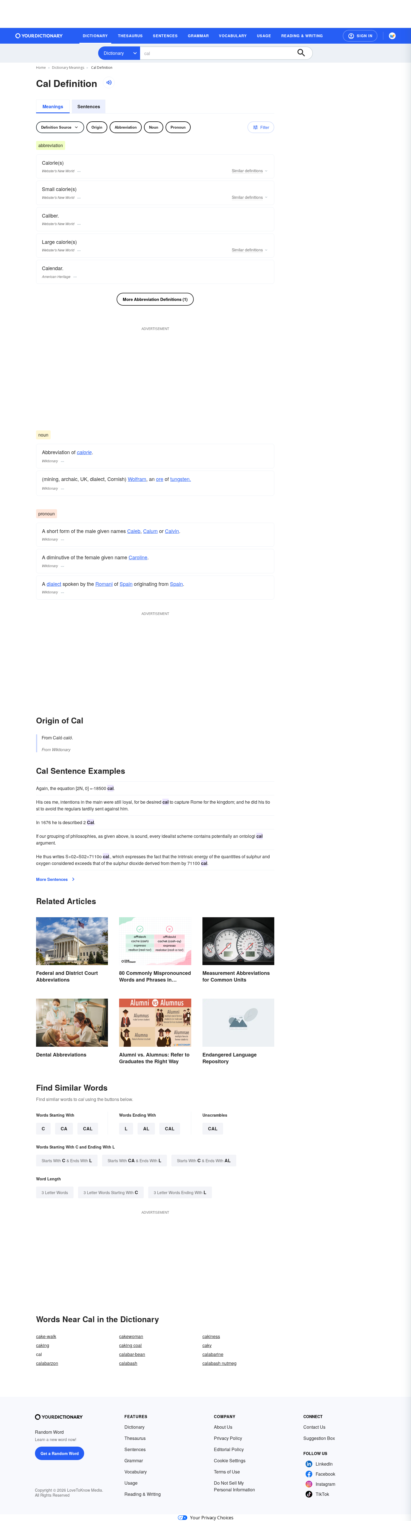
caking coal (130, 1345)
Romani (104, 583)
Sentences (88, 106)
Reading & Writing (142, 1494)
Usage (131, 1483)
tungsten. (180, 478)
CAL (88, 1128)
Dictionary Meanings (68, 67)
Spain (126, 583)
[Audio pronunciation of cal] (109, 82)
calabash (128, 1363)
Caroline (138, 557)
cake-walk (46, 1336)
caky (207, 1345)
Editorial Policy (229, 1449)
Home (41, 67)
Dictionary (114, 53)
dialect (54, 583)
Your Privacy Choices (211, 1518)
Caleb (133, 530)
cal (213, 1128)
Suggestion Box (319, 1438)
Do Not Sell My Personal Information (234, 1486)
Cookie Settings (229, 1460)
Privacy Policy (228, 1438)
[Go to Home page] (39, 35)
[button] (360, 36)
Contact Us (314, 1427)
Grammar (133, 1460)
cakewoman (131, 1336)
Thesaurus (135, 1438)
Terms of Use (227, 1471)
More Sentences (52, 879)
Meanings (52, 106)
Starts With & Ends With (67, 1160)
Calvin (172, 530)
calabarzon (47, 1363)
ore (159, 478)
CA (64, 1128)
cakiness (211, 1336)
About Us (223, 1427)
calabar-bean (132, 1354)
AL (146, 1128)
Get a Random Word (60, 1453)
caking (42, 1345)
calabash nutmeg (219, 1363)
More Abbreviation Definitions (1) (155, 299)
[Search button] (304, 53)
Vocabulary (135, 1471)
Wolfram (137, 478)
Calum (150, 530)
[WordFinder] (392, 35)
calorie (84, 452)
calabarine (212, 1354)
